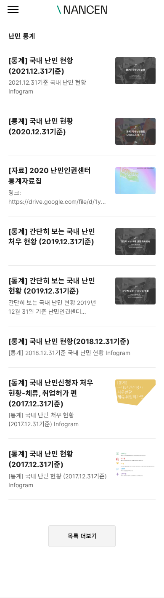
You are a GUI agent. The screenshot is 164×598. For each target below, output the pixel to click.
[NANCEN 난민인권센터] (82, 9)
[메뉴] (13, 10)
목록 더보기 (82, 535)
